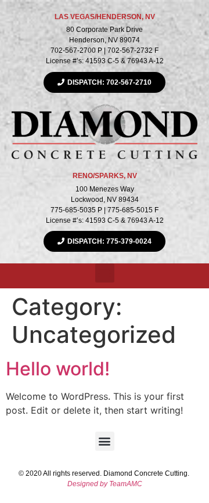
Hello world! (58, 368)
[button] (104, 273)
